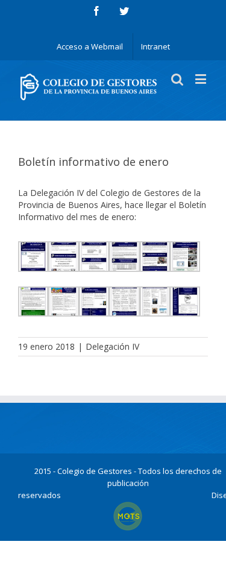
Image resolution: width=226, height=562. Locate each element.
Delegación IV (112, 346)
